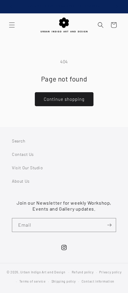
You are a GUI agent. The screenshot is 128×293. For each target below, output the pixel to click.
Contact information (98, 281)
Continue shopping (64, 99)
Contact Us (23, 154)
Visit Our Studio (27, 167)
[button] (11, 25)
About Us (21, 181)
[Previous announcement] (11, 6)
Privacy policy (110, 272)
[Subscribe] (109, 225)
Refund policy (83, 272)
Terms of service (32, 281)
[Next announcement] (117, 6)
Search (19, 140)
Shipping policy (63, 281)
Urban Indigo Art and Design (42, 272)
